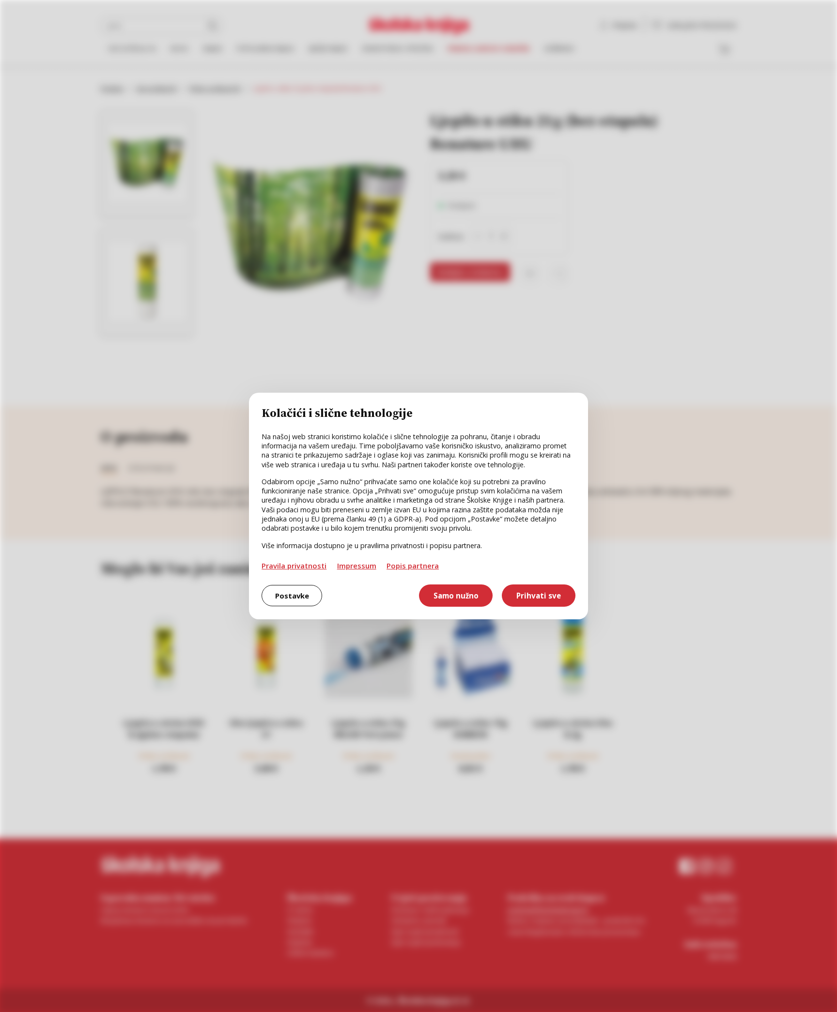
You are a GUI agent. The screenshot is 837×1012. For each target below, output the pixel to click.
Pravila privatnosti (294, 565)
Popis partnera (413, 565)
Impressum (356, 565)
